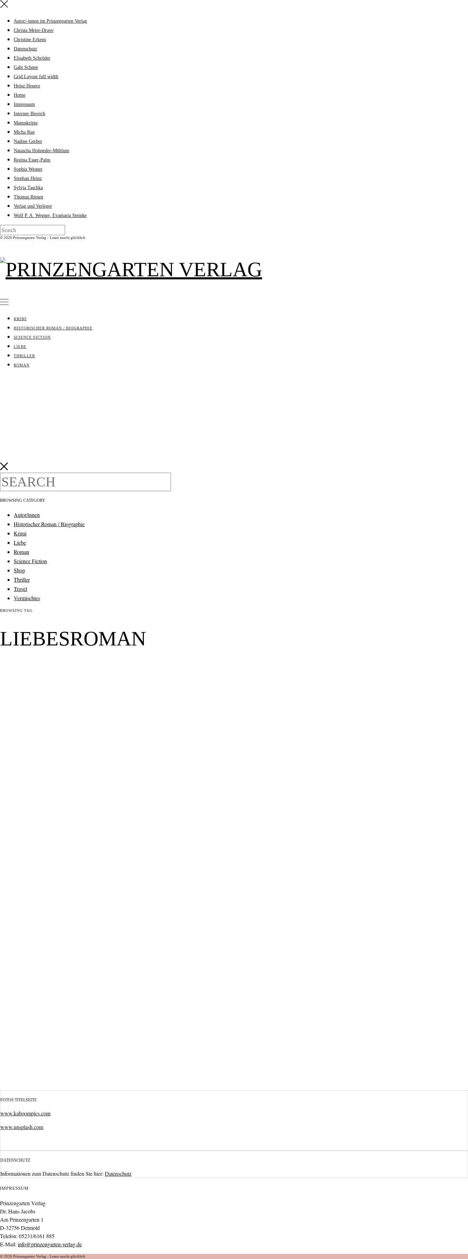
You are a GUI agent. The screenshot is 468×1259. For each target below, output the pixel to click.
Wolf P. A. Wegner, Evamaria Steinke (50, 215)
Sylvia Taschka (28, 187)
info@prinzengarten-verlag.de (50, 1244)
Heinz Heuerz (27, 85)
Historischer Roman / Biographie (53, 328)
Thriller (24, 356)
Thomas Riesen (28, 196)
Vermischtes (27, 598)
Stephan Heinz (28, 178)
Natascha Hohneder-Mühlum (41, 150)
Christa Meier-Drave (33, 30)
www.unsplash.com (21, 1126)
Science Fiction (32, 337)
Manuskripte (26, 122)
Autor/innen (27, 514)
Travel (20, 588)
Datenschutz (25, 48)
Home (19, 95)
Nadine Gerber (28, 141)
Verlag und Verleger (33, 206)
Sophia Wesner (28, 169)
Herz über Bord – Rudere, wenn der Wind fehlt (87, 669)
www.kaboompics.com (25, 1113)
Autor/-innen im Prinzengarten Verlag (50, 21)
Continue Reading (40, 1081)
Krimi (20, 319)
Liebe (20, 346)
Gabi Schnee (26, 67)
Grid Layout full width (36, 76)
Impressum (24, 104)
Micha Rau (24, 132)
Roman (21, 365)
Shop (19, 570)
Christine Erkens (30, 39)
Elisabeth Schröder (32, 58)
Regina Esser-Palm (32, 159)
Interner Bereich (29, 113)
